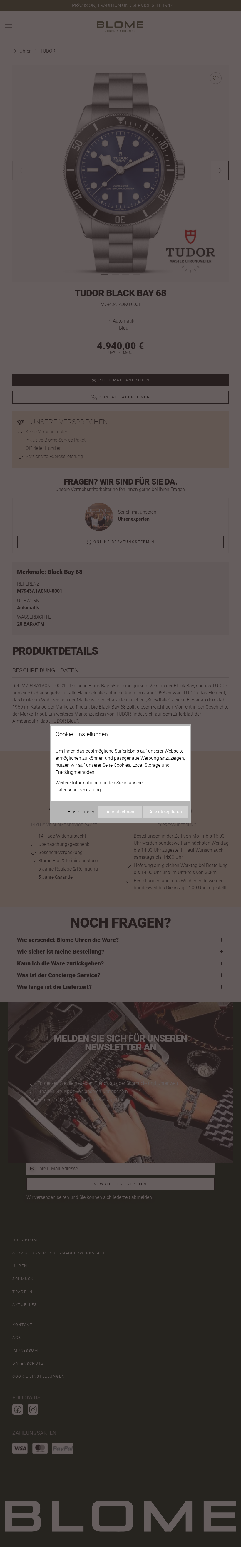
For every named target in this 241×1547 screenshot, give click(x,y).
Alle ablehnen (120, 812)
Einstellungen (82, 812)
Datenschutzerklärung (78, 790)
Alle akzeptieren (165, 812)
